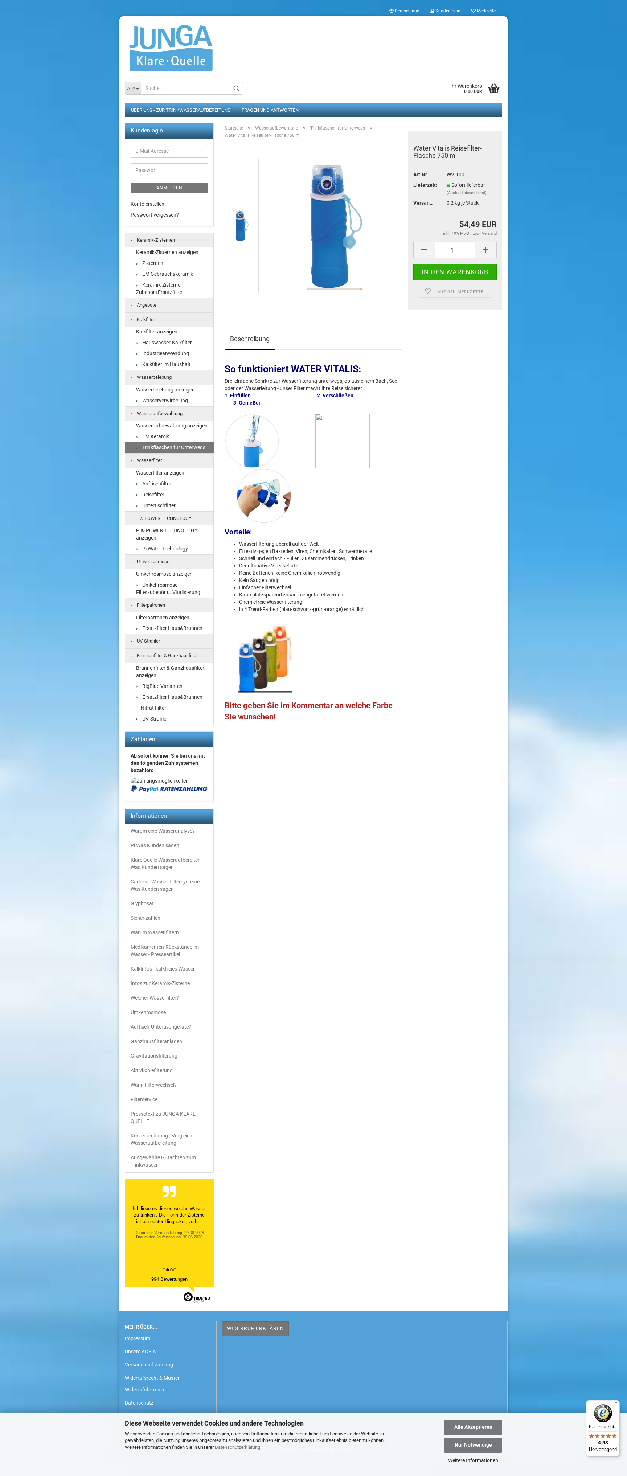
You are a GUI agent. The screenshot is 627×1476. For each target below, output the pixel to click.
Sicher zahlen (145, 918)
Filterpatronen (150, 605)
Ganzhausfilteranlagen (156, 1041)
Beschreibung (250, 339)
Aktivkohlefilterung (152, 1070)
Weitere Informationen (473, 1460)
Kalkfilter (145, 319)
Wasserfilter (149, 460)
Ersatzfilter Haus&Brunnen (171, 628)
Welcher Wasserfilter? (155, 998)
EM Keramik (155, 436)
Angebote (146, 305)
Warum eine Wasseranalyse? (163, 831)
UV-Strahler (148, 641)
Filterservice (144, 1099)
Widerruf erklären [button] (255, 1328)
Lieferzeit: (424, 185)
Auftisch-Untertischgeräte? (161, 1027)
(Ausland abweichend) (467, 192)
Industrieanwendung (165, 353)
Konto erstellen (147, 204)
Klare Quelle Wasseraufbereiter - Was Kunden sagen (166, 863)
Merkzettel (486, 10)
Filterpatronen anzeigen (162, 617)
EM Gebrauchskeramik (167, 274)
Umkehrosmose (152, 561)
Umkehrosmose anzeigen (164, 574)
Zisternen (152, 263)
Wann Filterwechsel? (154, 1085)
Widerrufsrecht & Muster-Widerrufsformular (153, 1384)
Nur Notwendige (473, 1445)
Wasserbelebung (154, 377)
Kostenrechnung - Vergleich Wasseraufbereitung (161, 1139)
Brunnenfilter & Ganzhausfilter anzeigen (170, 671)
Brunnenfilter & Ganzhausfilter (167, 655)
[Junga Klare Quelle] (313, 45)
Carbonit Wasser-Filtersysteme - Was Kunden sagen (166, 885)
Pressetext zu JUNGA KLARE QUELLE (163, 1117)
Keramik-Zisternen (155, 240)
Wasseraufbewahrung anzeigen (172, 426)
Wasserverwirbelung (164, 400)
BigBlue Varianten (162, 686)
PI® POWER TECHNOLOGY (163, 518)
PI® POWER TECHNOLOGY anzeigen (166, 534)
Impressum (137, 1338)
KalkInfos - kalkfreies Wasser (163, 969)
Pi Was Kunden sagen (155, 845)
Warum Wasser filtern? (156, 932)
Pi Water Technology (164, 549)
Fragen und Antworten (270, 110)
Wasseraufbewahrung (159, 413)
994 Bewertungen (169, 1279)
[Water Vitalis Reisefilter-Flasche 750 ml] (334, 226)
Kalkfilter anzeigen (156, 332)
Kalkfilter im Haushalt (165, 364)
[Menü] (615, 1404)
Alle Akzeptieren (473, 1427)
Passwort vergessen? (155, 215)
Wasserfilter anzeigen (160, 473)
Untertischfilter (158, 505)
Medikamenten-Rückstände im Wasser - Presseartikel (165, 950)
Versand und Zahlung (149, 1365)
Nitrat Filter (153, 708)
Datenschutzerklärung (237, 1447)
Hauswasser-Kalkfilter (166, 342)
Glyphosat (142, 903)
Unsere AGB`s (140, 1351)
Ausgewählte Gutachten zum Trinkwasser (163, 1161)
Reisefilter (152, 494)
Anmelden (169, 187)
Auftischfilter (156, 484)
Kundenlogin (447, 10)
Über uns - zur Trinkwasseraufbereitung (181, 110)
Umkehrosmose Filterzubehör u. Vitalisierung (168, 588)
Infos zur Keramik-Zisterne (160, 983)
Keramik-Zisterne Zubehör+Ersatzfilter (159, 288)
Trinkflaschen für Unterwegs (173, 447)
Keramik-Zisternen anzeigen (167, 252)
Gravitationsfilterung (154, 1056)
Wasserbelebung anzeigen (165, 390)
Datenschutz (139, 1403)
